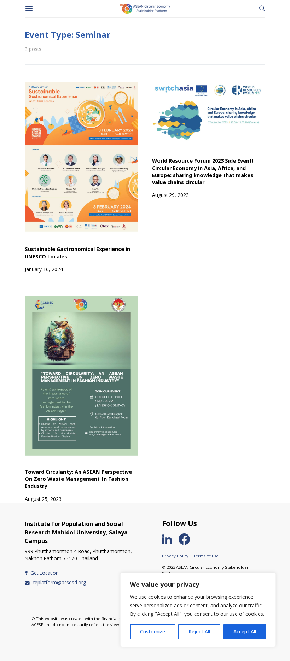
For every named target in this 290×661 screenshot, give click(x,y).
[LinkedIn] (169, 539)
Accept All (244, 631)
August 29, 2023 (170, 195)
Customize (152, 631)
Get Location (44, 572)
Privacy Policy (175, 555)
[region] (198, 610)
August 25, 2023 (43, 499)
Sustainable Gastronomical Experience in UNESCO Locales (77, 252)
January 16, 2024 (44, 269)
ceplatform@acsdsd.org (59, 582)
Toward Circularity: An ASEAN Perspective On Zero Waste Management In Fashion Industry (78, 478)
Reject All (199, 631)
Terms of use (206, 555)
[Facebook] (187, 539)
